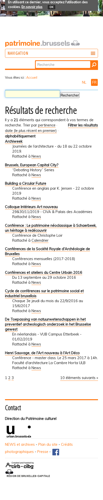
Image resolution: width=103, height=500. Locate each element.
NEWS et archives (20, 444)
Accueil (31, 77)
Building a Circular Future (25, 183)
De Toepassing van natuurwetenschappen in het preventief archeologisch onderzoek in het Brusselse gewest (48, 324)
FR (94, 82)
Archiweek (13, 141)
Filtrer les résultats (83, 125)
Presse (42, 451)
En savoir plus (32, 7)
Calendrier (40, 240)
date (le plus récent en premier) (31, 130)
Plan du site (48, 444)
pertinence (47, 125)
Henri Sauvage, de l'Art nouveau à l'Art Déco (42, 353)
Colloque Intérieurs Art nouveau (31, 207)
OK (52, 7)
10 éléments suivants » (79, 378)
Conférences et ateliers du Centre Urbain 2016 (43, 272)
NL (84, 82)
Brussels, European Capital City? (31, 165)
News (36, 156)
